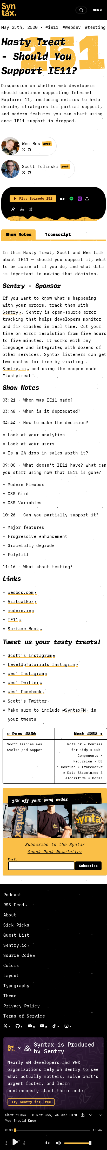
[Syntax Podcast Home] (8, 14)
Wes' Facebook (25, 691)
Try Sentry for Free (31, 1102)
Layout (11, 975)
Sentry (10, 312)
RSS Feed (13, 904)
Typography (16, 985)
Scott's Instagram (30, 655)
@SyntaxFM (74, 710)
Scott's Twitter (27, 701)
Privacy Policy (21, 1006)
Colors (11, 965)
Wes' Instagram (26, 673)
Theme (9, 995)
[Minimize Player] (91, 1115)
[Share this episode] (87, 199)
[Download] (22, 209)
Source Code (17, 955)
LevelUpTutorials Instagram (41, 664)
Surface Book (23, 628)
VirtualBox (21, 601)
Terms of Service (24, 1016)
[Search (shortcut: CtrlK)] (81, 10)
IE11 (13, 619)
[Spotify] (71, 199)
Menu (97, 10)
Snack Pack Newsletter (55, 851)
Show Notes (18, 234)
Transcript (58, 234)
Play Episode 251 (35, 199)
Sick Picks (16, 925)
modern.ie (19, 610)
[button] (6, 1144)
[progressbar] (8, 1130)
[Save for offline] (13, 209)
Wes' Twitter (23, 682)
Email (12, 859)
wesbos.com (21, 592)
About (9, 915)
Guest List (16, 935)
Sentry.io (14, 368)
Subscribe (88, 866)
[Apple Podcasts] (80, 199)
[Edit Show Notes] (31, 209)
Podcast (12, 894)
